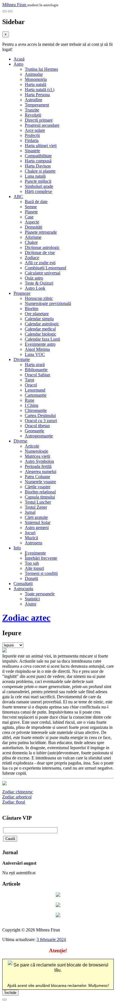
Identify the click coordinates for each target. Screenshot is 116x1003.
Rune (29, 400)
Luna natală (35, 176)
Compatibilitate (38, 155)
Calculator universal (42, 272)
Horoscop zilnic (39, 298)
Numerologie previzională (48, 303)
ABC (18, 196)
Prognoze (22, 293)
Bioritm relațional (40, 491)
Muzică (31, 537)
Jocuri (30, 532)
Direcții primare (39, 120)
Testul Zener (36, 507)
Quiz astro (34, 278)
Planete (31, 211)
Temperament (37, 104)
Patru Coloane (37, 476)
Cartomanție (35, 395)
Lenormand (35, 390)
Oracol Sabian (37, 374)
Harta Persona (37, 94)
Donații (31, 578)
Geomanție (34, 430)
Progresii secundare (42, 125)
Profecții (32, 135)
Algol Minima (37, 349)
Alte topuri (34, 568)
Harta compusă (38, 160)
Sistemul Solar (37, 522)
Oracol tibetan (37, 425)
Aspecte (32, 222)
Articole (32, 446)
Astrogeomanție (39, 435)
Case (29, 216)
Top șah (32, 563)
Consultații (23, 583)
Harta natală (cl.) (39, 89)
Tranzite (32, 110)
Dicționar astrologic (42, 247)
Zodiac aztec (26, 618)
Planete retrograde (41, 232)
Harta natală (35, 84)
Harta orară (35, 364)
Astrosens (33, 542)
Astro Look (35, 288)
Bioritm (31, 308)
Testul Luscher (38, 502)
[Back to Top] (4, 999)
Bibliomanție (36, 369)
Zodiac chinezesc (17, 791)
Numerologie (36, 451)
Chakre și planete (40, 171)
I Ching (31, 405)
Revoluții (33, 115)
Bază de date (36, 201)
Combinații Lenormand (45, 267)
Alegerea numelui (40, 471)
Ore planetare (37, 313)
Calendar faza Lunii (42, 339)
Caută (10, 839)
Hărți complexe (38, 191)
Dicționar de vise (40, 252)
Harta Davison (38, 166)
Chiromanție (36, 410)
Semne (31, 206)
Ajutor (30, 604)
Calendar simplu (39, 318)
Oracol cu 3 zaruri (41, 420)
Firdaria (32, 140)
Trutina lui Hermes (41, 69)
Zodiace (32, 257)
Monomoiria (36, 79)
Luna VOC (35, 354)
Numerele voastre (40, 481)
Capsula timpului (40, 497)
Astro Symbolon (39, 461)
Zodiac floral (13, 802)
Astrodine (33, 99)
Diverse (20, 441)
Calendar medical (40, 329)
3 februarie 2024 (51, 939)
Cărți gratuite (36, 517)
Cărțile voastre (37, 486)
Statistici (32, 598)
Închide (10, 993)
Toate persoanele (40, 593)
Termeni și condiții (41, 573)
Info (17, 547)
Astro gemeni (37, 527)
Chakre (31, 242)
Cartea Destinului (40, 415)
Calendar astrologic (42, 323)
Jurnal (30, 512)
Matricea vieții (37, 456)
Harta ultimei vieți (41, 145)
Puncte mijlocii (38, 181)
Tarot (29, 379)
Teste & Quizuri (39, 283)
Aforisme (33, 237)
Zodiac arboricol (17, 796)
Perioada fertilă (38, 466)
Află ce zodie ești (40, 262)
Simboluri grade (39, 186)
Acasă (19, 59)
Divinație (22, 359)
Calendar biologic (40, 334)
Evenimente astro (40, 344)
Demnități (33, 227)
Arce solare (35, 130)
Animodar (34, 74)
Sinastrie (32, 150)
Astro (18, 64)
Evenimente (35, 553)
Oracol (31, 385)
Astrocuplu (23, 588)
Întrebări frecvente (41, 558)
